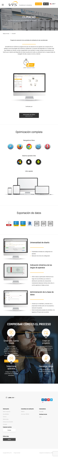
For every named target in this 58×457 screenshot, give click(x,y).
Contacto (5, 424)
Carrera (4, 416)
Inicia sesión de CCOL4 (29, 115)
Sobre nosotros (6, 411)
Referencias (5, 419)
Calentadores (42, 409)
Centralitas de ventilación (27, 409)
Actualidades (6, 414)
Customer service (7, 427)
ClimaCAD (13, 33)
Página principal (6, 33)
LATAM (53, 4)
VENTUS (22, 411)
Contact (9, 430)
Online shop (6, 436)
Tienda (46, 3)
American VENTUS (25, 414)
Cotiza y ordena (38, 3)
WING (40, 417)
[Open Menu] (3, 4)
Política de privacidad (8, 422)
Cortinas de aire (43, 414)
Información (6, 409)
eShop (9, 439)
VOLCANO (41, 411)
